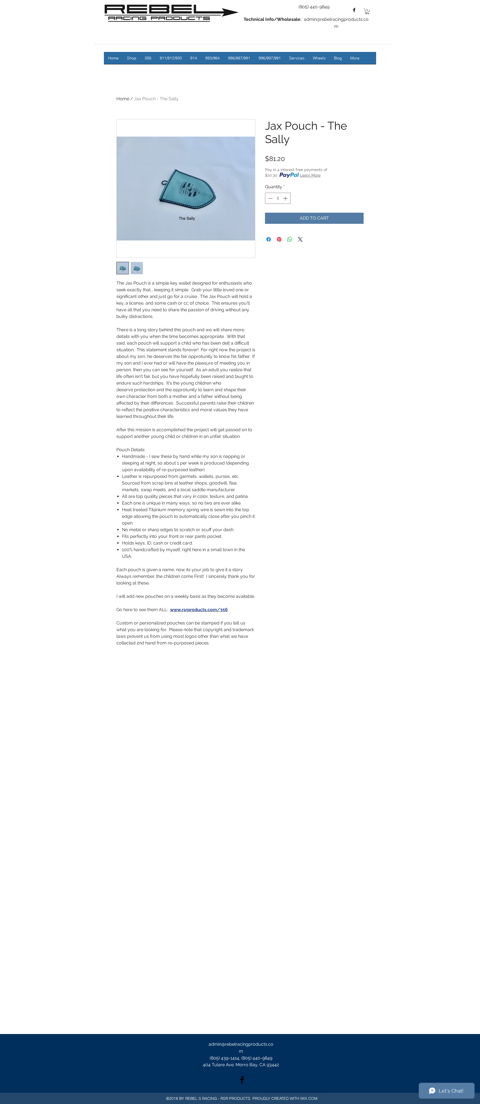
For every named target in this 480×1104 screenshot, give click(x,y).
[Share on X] (300, 239)
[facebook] (354, 10)
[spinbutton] (278, 198)
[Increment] (286, 198)
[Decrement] (270, 198)
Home (122, 98)
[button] (367, 11)
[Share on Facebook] (268, 239)
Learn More (310, 175)
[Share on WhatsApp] (289, 239)
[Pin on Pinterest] (279, 239)
